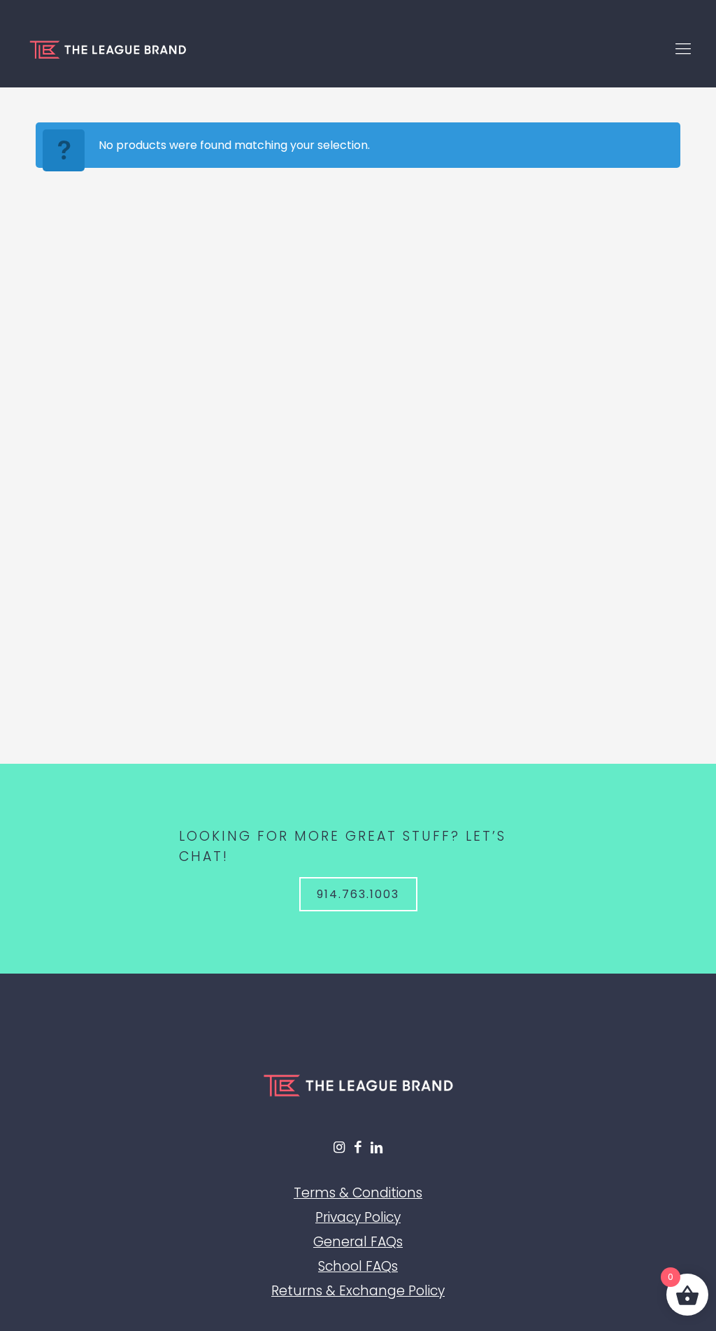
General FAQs (358, 1241)
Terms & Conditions (358, 1192)
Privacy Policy (358, 1217)
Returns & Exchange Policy (358, 1290)
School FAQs (358, 1266)
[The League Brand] (107, 48)
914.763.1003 (358, 894)
